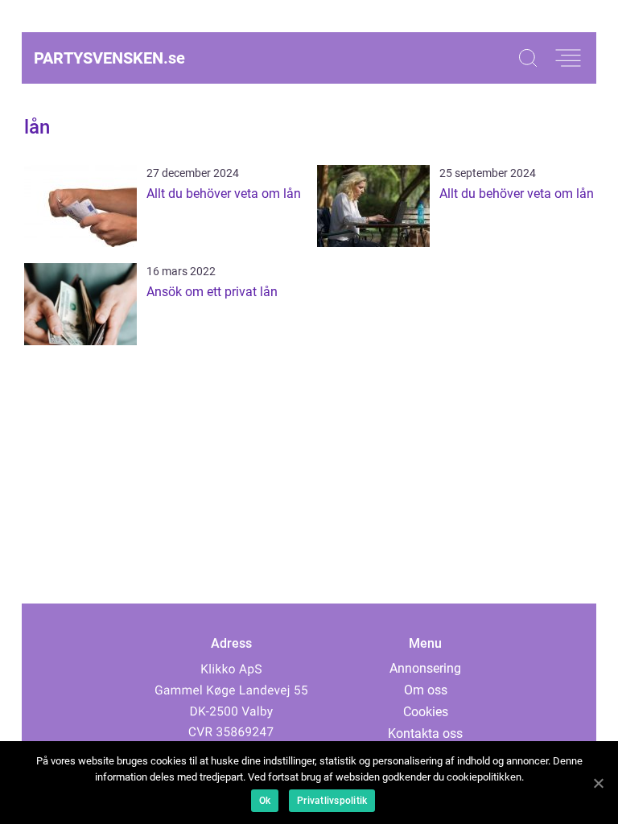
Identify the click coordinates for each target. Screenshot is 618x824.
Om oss (425, 690)
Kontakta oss (425, 733)
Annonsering (425, 668)
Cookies (425, 711)
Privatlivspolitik (332, 800)
